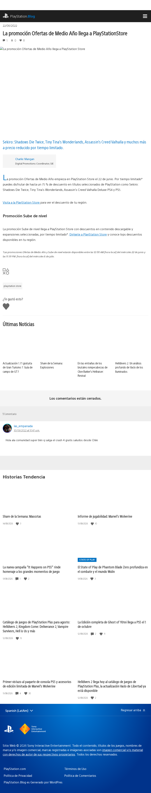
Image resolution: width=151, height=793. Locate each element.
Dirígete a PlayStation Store (88, 234)
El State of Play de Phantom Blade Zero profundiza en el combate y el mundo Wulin (113, 569)
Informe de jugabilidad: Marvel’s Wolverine (105, 516)
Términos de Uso (75, 769)
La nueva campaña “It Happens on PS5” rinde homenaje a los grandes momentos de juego (32, 569)
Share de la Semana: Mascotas (22, 516)
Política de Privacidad (18, 775)
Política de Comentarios (80, 775)
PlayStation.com (15, 769)
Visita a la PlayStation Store (21, 202)
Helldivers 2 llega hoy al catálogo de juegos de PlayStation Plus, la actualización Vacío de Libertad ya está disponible (112, 686)
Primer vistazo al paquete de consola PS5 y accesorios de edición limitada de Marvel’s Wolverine (37, 683)
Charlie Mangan (24, 159)
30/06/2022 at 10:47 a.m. (27, 430)
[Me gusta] (18, 523)
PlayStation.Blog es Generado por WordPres (33, 782)
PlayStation (22, 16)
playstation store (12, 285)
